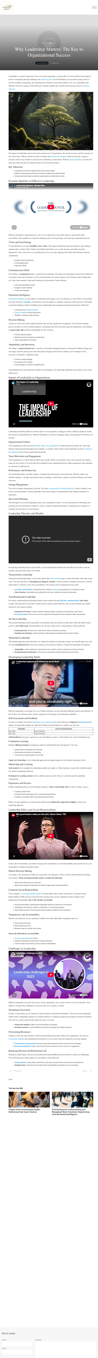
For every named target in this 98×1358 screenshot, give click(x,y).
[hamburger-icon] (94, 7)
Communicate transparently (25, 1043)
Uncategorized (42, 63)
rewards (55, 589)
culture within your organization (47, 445)
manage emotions (32, 310)
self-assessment (84, 722)
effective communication (70, 600)
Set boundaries (20, 1062)
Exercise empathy (21, 312)
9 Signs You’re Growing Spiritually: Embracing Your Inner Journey (29, 1104)
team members (55, 578)
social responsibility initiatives (32, 893)
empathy (27, 302)
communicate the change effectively (61, 488)
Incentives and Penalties (23, 589)
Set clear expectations (22, 938)
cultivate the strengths (59, 156)
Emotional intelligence (17, 298)
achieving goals (46, 79)
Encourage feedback (22, 1046)
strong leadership (75, 159)
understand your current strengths (45, 722)
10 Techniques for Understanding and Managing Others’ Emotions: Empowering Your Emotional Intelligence (72, 1104)
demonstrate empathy (16, 1039)
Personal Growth (21, 614)
